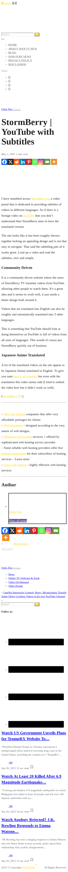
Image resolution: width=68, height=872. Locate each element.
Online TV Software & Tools (24, 578)
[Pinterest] (29, 162)
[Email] (47, 162)
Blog (12, 52)
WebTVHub (28, 867)
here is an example (25, 376)
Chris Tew (11, 109)
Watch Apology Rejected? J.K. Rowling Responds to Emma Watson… (28, 826)
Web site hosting (14, 414)
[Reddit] (17, 162)
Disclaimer (17, 64)
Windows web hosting (18, 436)
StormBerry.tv (40, 198)
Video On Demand (18, 582)
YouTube (28, 215)
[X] (10, 162)
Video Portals (15, 586)
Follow (7, 3)
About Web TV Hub (22, 48)
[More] (54, 162)
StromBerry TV (12, 396)
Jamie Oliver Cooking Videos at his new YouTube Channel (33, 596)
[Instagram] (41, 162)
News (11, 574)
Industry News (19, 56)
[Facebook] (4, 162)
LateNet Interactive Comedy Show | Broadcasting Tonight (34, 592)
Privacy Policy (20, 60)
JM (10, 762)
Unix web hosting (15, 465)
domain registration (13, 453)
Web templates (13, 425)
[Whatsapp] (35, 162)
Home (12, 44)
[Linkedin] (23, 162)
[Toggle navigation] (2, 39)
